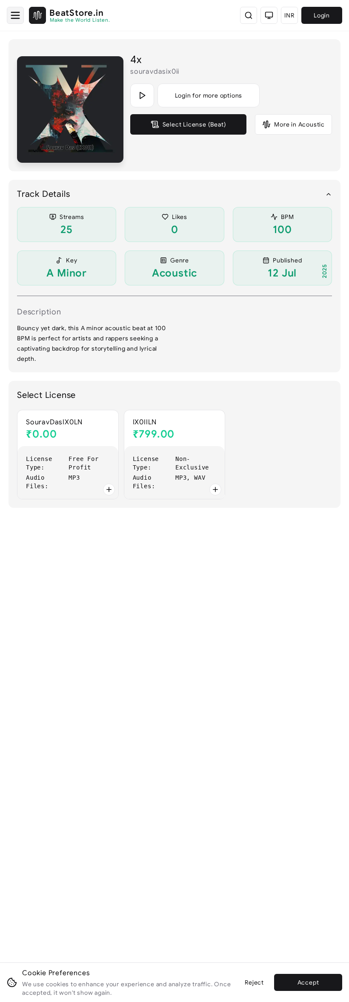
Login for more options (209, 95)
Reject (254, 982)
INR (289, 15)
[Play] (142, 95)
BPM (287, 217)
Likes (179, 217)
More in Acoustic (299, 124)
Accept (308, 982)
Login (322, 15)
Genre (179, 260)
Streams (72, 217)
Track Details (43, 194)
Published (287, 260)
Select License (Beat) (194, 124)
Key (71, 260)
